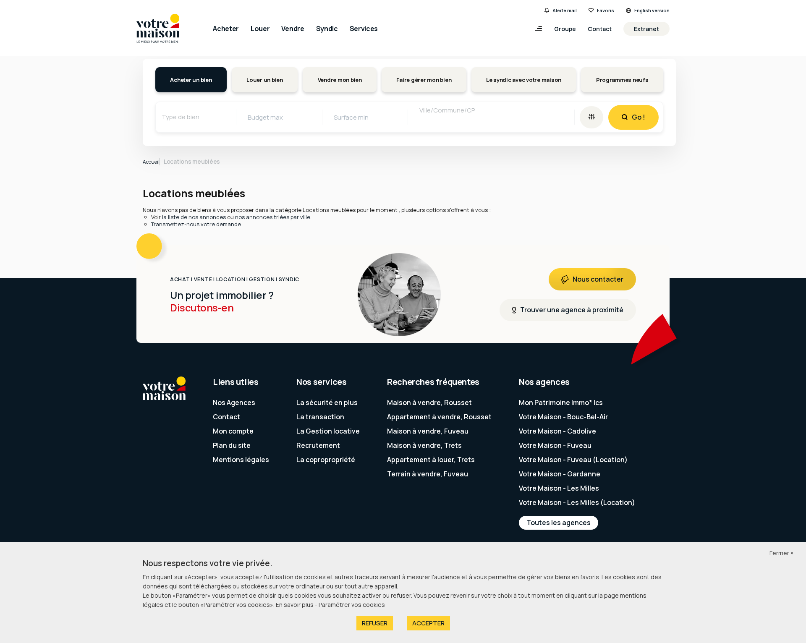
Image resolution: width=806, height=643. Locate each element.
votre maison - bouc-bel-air (563, 416)
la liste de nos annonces (194, 217)
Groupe (565, 29)
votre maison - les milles (559, 488)
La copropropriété (325, 459)
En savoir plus (295, 605)
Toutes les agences (558, 522)
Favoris (605, 10)
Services (364, 28)
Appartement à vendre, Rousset (439, 416)
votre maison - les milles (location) (577, 502)
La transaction (320, 416)
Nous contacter (598, 279)
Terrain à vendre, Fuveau (427, 473)
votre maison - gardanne (559, 473)
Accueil (151, 161)
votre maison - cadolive (557, 431)
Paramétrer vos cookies (352, 605)
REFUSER (374, 623)
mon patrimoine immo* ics (561, 402)
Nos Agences (234, 402)
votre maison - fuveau (555, 445)
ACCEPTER (428, 623)
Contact (600, 29)
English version (652, 10)
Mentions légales (241, 459)
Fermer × (781, 553)
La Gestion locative (328, 431)
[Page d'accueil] (157, 29)
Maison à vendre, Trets (424, 445)
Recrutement (318, 445)
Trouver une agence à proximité (571, 309)
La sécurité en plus (327, 402)
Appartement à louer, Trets (431, 459)
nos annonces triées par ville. (273, 217)
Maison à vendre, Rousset (429, 402)
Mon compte (233, 431)
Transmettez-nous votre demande (196, 224)
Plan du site (232, 445)
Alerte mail (564, 10)
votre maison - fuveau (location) (573, 459)
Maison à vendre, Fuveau (427, 431)
